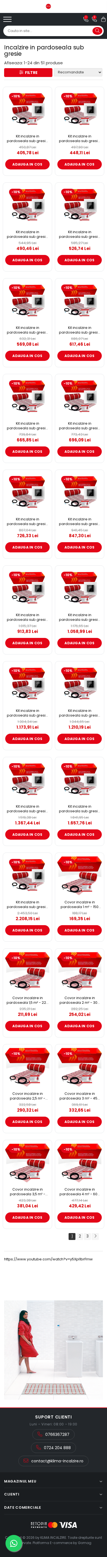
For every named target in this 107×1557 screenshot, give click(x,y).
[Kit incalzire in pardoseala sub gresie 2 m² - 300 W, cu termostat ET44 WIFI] (27, 205)
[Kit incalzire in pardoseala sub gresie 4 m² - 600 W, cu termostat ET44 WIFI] (27, 397)
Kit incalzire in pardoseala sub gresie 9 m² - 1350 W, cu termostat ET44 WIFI (27, 713)
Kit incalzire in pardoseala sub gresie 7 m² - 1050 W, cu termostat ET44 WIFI (27, 617)
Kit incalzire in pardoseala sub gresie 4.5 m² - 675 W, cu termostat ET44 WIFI (79, 426)
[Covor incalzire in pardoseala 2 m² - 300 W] (79, 971)
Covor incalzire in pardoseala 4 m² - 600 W (80, 1192)
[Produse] (8, 21)
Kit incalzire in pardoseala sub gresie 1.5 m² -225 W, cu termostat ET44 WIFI (79, 138)
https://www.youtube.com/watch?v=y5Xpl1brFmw (48, 1259)
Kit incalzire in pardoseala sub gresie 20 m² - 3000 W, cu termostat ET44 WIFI (27, 904)
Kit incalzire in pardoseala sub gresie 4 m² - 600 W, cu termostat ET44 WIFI (27, 426)
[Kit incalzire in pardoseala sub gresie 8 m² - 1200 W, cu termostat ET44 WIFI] (79, 588)
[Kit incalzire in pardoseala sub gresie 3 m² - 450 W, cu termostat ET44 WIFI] (27, 301)
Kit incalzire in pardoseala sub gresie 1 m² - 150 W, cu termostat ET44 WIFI (27, 138)
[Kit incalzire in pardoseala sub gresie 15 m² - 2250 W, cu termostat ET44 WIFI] (79, 780)
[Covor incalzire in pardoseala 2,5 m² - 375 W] (27, 1067)
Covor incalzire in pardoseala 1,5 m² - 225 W (27, 1000)
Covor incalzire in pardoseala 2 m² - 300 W (80, 1000)
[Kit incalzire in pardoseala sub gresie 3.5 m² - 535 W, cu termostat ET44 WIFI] (79, 301)
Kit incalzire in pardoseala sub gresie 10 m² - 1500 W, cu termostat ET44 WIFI (79, 713)
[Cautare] (97, 31)
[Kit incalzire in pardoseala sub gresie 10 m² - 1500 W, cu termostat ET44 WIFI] (79, 684)
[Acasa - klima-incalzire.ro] (53, 6)
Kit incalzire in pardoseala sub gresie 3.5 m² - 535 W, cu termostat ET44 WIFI (79, 330)
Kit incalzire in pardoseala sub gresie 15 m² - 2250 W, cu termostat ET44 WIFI (79, 809)
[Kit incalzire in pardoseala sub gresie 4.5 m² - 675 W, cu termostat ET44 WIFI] (79, 397)
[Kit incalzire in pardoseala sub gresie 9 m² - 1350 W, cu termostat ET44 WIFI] (27, 684)
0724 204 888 (57, 1447)
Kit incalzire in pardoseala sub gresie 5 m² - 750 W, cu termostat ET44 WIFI (27, 521)
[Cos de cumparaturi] (103, 19)
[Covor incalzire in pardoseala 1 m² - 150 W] (79, 875)
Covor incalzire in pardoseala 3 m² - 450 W (80, 1096)
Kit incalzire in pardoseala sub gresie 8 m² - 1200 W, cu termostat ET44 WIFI (79, 617)
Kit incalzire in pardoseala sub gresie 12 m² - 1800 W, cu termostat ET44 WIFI (27, 809)
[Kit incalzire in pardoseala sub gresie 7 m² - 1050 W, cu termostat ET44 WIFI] (27, 588)
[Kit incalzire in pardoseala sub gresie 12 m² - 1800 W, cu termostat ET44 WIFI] (27, 780)
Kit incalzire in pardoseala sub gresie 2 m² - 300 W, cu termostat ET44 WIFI (27, 234)
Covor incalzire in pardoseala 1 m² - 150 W (79, 904)
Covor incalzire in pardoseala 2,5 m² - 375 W (27, 1096)
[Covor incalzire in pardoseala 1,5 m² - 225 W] (27, 971)
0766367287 (56, 1434)
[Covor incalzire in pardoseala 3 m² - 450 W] (79, 1067)
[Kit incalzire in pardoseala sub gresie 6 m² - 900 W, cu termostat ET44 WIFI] (79, 492)
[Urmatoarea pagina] (95, 1236)
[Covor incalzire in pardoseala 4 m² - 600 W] (79, 1163)
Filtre (30, 72)
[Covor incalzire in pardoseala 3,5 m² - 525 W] (27, 1163)
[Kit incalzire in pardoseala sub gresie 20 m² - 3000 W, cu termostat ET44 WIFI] (27, 875)
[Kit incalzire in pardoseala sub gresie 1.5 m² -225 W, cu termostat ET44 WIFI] (79, 110)
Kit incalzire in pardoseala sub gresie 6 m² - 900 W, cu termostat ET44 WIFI (79, 521)
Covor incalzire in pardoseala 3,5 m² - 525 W (27, 1192)
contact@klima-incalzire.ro (56, 1461)
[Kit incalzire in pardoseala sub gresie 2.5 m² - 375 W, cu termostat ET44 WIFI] (79, 205)
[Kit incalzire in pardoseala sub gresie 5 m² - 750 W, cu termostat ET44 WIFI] (27, 492)
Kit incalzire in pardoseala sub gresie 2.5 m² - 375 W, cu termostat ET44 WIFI (79, 234)
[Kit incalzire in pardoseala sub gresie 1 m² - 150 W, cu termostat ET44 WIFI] (27, 110)
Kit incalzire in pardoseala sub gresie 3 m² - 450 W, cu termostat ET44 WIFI (27, 330)
